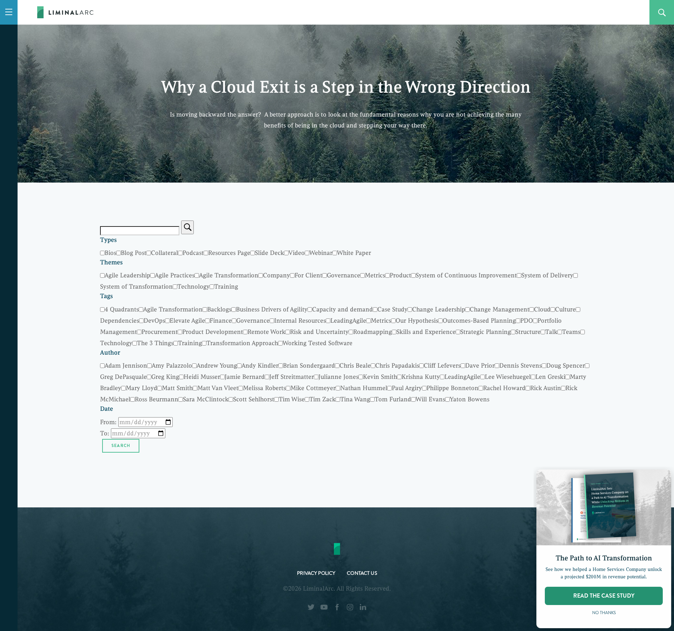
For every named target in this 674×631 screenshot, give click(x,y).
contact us (362, 574)
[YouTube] (324, 609)
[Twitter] (311, 609)
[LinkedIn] (363, 609)
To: (104, 433)
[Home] (65, 15)
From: (108, 422)
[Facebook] (337, 609)
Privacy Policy (316, 574)
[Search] (187, 227)
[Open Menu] (9, 12)
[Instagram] (350, 609)
